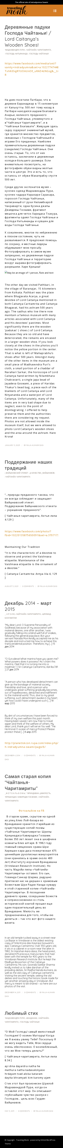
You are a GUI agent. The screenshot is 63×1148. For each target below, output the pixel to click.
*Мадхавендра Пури (15, 50)
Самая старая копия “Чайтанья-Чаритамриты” (28, 782)
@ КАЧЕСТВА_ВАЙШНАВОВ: (42, 473)
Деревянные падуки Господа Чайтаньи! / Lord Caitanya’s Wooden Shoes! (28, 36)
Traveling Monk (22, 1140)
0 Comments (28, 586)
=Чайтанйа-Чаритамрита (38, 50)
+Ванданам (31, 1018)
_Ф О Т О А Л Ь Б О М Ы (15, 793)
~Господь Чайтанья (38, 54)
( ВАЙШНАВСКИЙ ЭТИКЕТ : (17, 473)
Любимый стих (21, 1013)
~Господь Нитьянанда (16, 54)
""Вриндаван (32, 793)
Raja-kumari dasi (34, 445)
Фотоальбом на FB (31, 810)
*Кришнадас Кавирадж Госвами (21, 797)
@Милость (45, 793)
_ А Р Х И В (10, 614)
